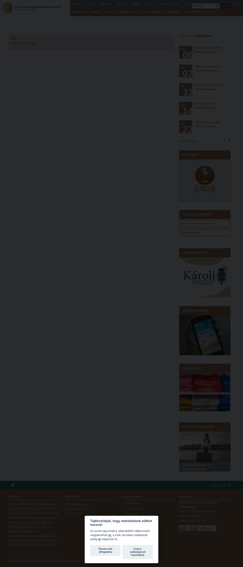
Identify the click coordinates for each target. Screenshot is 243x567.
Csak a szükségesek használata (137, 551)
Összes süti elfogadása (105, 550)
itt (109, 535)
